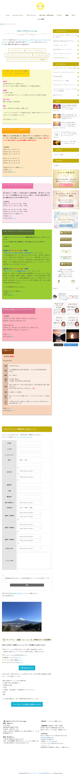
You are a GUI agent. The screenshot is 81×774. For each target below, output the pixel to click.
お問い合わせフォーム (19, 593)
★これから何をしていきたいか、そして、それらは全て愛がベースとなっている (64, 134)
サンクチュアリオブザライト (35, 50)
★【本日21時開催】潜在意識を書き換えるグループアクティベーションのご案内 (65, 108)
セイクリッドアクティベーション (62, 53)
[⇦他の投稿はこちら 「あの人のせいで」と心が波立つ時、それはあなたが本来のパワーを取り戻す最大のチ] (72, 322)
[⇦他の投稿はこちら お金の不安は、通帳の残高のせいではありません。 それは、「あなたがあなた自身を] (72, 308)
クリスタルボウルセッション (61, 57)
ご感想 (66, 15)
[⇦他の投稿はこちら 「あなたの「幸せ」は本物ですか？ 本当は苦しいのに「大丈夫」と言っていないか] (59, 322)
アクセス (59, 15)
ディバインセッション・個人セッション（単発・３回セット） (65, 35)
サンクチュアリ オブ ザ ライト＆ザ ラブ (64, 72)
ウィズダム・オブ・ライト (60, 45)
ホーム (7, 15)
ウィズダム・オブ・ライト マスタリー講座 (64, 68)
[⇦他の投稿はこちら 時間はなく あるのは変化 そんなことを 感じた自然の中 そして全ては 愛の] (59, 335)
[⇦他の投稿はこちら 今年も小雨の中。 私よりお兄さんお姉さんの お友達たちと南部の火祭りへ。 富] (72, 335)
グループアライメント (24, 40)
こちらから (49, 741)
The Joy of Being (57, 76)
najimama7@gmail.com (47, 737)
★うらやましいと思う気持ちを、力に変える (68, 142)
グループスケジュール (25, 437)
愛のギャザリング (58, 95)
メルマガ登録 (40, 19)
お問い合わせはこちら (27, 668)
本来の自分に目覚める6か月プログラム (63, 41)
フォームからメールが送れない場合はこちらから (27, 704)
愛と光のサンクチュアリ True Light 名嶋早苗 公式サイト (39, 773)
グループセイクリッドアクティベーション (18, 55)
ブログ (73, 15)
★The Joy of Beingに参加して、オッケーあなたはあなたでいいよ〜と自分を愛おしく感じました (64, 125)
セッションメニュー (18, 15)
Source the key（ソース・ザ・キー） (63, 49)
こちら (30, 42)
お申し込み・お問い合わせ (46, 15)
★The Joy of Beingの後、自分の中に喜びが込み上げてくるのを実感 (69, 116)
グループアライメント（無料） (61, 80)
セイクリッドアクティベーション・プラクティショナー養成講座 (27, 59)
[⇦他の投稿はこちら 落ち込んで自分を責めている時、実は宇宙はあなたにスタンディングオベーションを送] (59, 308)
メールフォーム (44, 745)
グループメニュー (31, 15)
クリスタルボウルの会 (41, 55)
